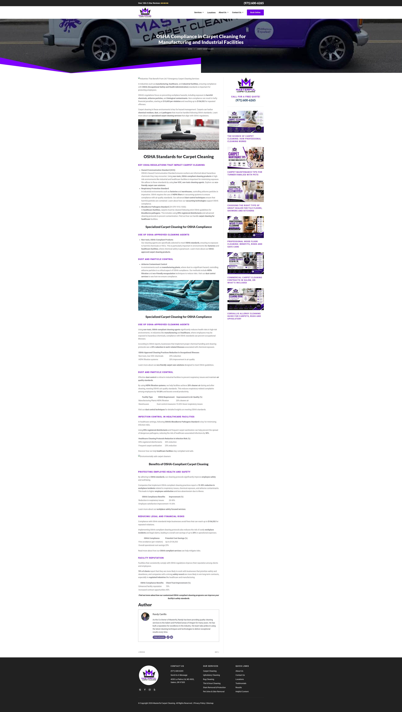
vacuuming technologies (196, 201)
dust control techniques (155, 409)
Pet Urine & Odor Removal (213, 691)
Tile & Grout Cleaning (211, 683)
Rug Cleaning (208, 679)
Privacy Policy (199, 703)
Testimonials (241, 683)
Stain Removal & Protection (214, 687)
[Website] (168, 637)
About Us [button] (222, 12)
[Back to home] (145, 12)
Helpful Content (242, 691)
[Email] (171, 637)
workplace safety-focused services (171, 509)
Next (216, 652)
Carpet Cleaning (209, 671)
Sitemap (209, 703)
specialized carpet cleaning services (166, 116)
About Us (239, 671)
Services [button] (198, 12)
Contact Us (240, 675)
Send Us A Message (179, 675)
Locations (211, 12)
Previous (142, 652)
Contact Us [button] (236, 12)
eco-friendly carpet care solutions (170, 365)
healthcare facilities (165, 451)
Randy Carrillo (160, 614)
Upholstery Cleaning (211, 675)
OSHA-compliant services (170, 551)
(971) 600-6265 (254, 3)
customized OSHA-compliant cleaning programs (183, 595)
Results (239, 687)
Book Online (255, 12)
